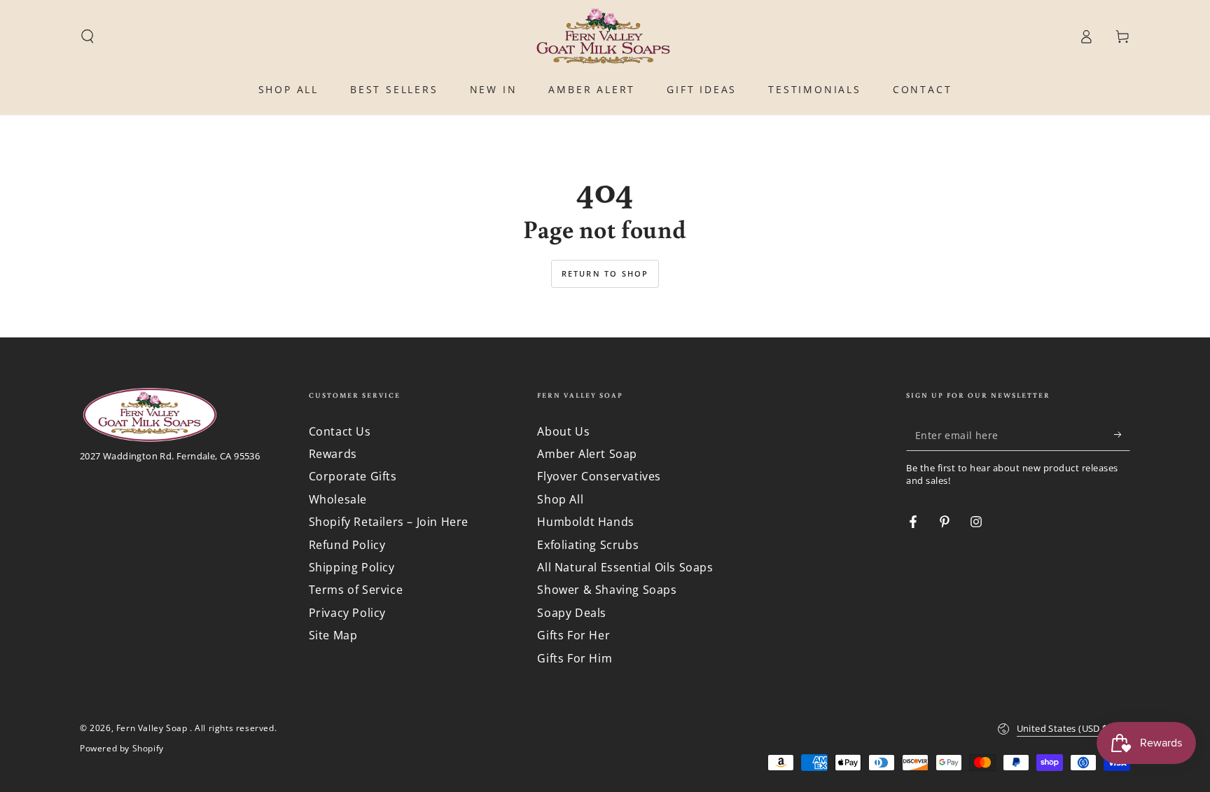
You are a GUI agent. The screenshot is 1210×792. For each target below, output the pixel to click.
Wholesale (338, 499)
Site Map (333, 635)
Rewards (333, 453)
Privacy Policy (347, 612)
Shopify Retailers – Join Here (388, 521)
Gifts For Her (573, 635)
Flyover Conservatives (599, 476)
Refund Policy (347, 545)
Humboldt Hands (585, 521)
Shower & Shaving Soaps (606, 589)
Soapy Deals (571, 612)
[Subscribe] (1122, 434)
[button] (87, 36)
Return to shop (605, 273)
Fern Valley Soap (153, 728)
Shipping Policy (352, 567)
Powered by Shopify (122, 748)
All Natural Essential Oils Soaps (625, 567)
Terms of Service (356, 589)
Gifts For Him (574, 658)
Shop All (560, 499)
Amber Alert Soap (587, 453)
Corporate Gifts (353, 476)
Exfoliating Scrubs (588, 545)
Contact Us (340, 431)
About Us (563, 431)
